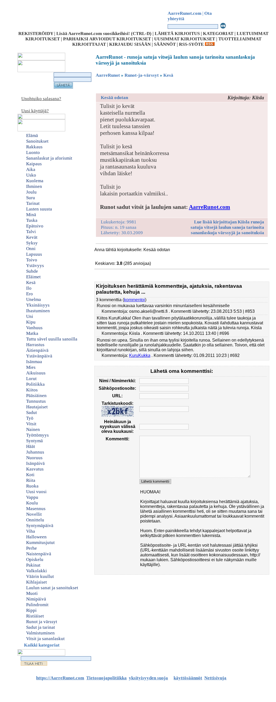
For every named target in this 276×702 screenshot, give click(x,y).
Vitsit (31, 423)
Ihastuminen (38, 310)
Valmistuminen (40, 633)
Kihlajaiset (36, 582)
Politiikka (35, 384)
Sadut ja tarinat (40, 627)
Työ (29, 418)
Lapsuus (34, 254)
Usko (31, 175)
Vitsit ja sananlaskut (45, 638)
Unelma (33, 299)
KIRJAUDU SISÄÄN (130, 44)
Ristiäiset (35, 616)
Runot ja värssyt (41, 621)
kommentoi (134, 299)
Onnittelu (35, 519)
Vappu (32, 497)
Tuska (31, 220)
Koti (30, 474)
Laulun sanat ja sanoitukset (52, 587)
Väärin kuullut (40, 576)
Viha (30, 531)
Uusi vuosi (36, 491)
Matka (32, 333)
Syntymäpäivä (39, 525)
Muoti (32, 593)
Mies (31, 367)
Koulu (32, 503)
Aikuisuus (36, 372)
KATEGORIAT (218, 33)
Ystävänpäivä (39, 356)
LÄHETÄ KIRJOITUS (177, 33)
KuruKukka (139, 355)
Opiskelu (34, 559)
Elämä (32, 135)
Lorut (31, 378)
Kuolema (34, 180)
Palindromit (37, 604)
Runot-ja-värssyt (142, 75)
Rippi (31, 610)
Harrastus (35, 344)
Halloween (36, 536)
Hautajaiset (37, 406)
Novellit (34, 514)
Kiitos (32, 389)
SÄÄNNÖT (165, 44)
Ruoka (32, 486)
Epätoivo (34, 226)
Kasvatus (35, 469)
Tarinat (33, 203)
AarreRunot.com (209, 207)
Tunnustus (36, 401)
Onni (31, 248)
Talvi (31, 231)
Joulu (31, 192)
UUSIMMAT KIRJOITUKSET (184, 38)
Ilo (29, 288)
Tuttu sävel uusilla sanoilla (51, 339)
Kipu (31, 322)
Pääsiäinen (36, 395)
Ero (29, 293)
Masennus (36, 508)
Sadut (31, 412)
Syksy (32, 242)
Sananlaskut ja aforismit (49, 158)
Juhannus (35, 452)
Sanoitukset (37, 141)
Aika (30, 169)
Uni (29, 316)
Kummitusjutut (40, 542)
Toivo (31, 259)
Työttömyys (37, 435)
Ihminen (34, 186)
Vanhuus (34, 327)
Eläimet (33, 276)
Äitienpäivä (37, 350)
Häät (30, 446)
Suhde (32, 271)
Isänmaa (34, 361)
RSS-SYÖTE (192, 44)
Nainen (33, 429)
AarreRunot (108, 75)
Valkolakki (36, 570)
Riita (30, 480)
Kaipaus (34, 163)
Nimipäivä (36, 599)
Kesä (31, 282)
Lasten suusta (39, 209)
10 (171, 256)
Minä (31, 214)
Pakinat (33, 565)
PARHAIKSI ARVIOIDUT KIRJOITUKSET (107, 38)
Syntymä (34, 440)
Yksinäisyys (38, 305)
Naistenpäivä (38, 553)
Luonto (33, 152)
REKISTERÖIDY (35, 33)
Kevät (31, 237)
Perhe (31, 548)
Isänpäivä (35, 463)
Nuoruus (34, 457)
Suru (30, 197)
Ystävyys (35, 265)
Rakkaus (34, 146)
